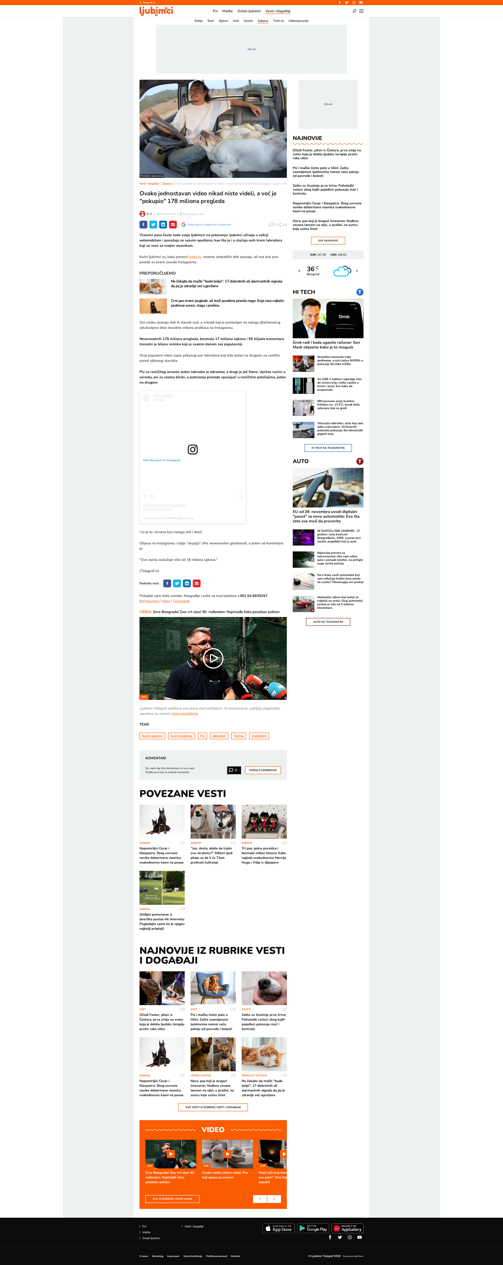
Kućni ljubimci (152, 736)
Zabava (167, 184)
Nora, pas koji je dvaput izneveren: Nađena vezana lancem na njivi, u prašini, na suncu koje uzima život (325, 225)
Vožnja (239, 736)
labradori (219, 736)
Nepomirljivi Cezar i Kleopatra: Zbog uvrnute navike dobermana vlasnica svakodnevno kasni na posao (327, 207)
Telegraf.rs (148, 2)
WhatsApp (150, 601)
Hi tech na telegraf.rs (328, 448)
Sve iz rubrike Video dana (172, 1199)
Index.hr (195, 256)
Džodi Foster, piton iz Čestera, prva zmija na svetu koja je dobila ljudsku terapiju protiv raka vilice (327, 154)
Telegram (180, 601)
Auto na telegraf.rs (328, 622)
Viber (166, 601)
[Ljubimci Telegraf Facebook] (339, 2)
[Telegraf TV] (360, 2)
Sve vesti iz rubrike (213, 1107)
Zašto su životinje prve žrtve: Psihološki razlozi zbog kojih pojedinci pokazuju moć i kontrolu (325, 190)
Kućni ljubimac (182, 736)
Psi (202, 736)
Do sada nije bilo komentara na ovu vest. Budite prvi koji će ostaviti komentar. (170, 770)
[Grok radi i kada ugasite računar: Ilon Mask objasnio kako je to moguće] (328, 318)
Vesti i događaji (149, 184)
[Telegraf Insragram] (353, 2)
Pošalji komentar (263, 770)
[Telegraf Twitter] (346, 2)
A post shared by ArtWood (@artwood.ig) (169, 518)
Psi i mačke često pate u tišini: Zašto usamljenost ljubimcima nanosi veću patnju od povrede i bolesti (326, 172)
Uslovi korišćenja (184, 713)
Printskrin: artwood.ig (151, 175)
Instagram (259, 736)
